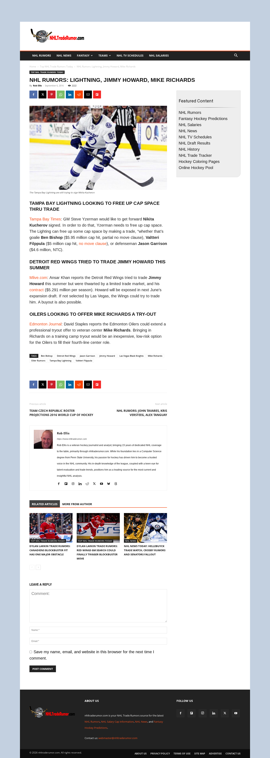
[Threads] (117, 484)
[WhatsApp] (61, 94)
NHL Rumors (41, 55)
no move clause (93, 243)
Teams (103, 55)
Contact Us (233, 753)
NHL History (189, 149)
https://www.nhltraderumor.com (72, 439)
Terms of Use (182, 753)
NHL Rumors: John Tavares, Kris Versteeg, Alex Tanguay (142, 413)
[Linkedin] (70, 94)
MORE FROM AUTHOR (77, 504)
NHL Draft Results (194, 143)
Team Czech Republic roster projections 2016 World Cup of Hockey (61, 413)
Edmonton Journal (45, 324)
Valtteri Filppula (84, 360)
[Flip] (97, 94)
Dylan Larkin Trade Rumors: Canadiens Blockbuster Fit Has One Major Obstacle (49, 550)
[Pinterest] (52, 94)
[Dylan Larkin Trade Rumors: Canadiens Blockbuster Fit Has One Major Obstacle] (51, 528)
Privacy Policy (160, 753)
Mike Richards (155, 355)
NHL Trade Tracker (195, 155)
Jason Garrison (87, 355)
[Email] (88, 94)
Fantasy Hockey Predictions (203, 118)
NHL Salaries (159, 55)
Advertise (215, 753)
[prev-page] (31, 567)
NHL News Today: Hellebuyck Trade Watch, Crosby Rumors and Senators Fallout (144, 550)
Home (32, 66)
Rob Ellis (37, 85)
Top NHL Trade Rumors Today (56, 66)
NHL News (64, 55)
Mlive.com (38, 277)
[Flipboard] (67, 484)
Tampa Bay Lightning (60, 360)
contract (37, 290)
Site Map (199, 753)
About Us (141, 753)
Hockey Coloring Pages (199, 161)
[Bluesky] (110, 484)
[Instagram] (74, 484)
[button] (236, 55)
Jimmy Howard (107, 355)
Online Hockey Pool (196, 167)
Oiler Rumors (38, 360)
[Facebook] (33, 94)
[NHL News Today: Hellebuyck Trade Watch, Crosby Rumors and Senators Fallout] (145, 528)
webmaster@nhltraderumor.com (117, 738)
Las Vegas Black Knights (131, 355)
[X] (42, 94)
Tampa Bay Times (45, 219)
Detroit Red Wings (66, 355)
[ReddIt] (79, 94)
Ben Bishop (47, 355)
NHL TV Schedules (130, 55)
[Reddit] (88, 484)
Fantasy (83, 55)
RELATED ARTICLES (45, 504)
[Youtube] (103, 484)
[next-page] (38, 567)
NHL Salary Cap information (117, 721)
